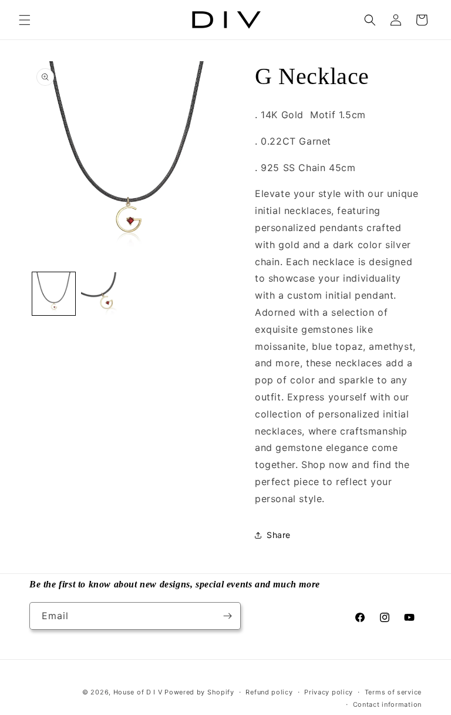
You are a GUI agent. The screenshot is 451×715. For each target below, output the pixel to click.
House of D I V (138, 692)
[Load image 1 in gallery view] (53, 293)
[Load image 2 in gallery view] (102, 293)
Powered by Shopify (199, 692)
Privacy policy (328, 692)
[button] (25, 20)
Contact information (387, 704)
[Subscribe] (227, 616)
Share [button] (279, 535)
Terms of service (393, 692)
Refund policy (268, 692)
